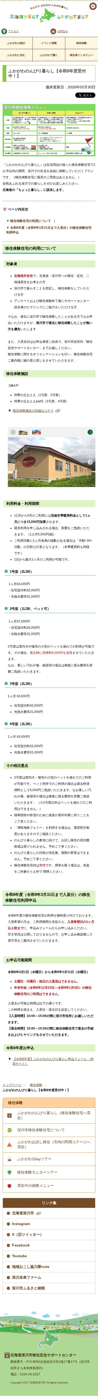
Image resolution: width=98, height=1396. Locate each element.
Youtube (19, 1256)
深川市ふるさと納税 (28, 1288)
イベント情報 (49, 43)
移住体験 (81, 43)
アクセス (13, 31)
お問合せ (62, 31)
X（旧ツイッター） (28, 1234)
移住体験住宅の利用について (30, 221)
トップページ (12, 1085)
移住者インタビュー (81, 55)
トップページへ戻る (49, 1339)
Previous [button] (13, 432)
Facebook (21, 1245)
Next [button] (90, 432)
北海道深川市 (25, 1214)
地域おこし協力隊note (30, 1267)
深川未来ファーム (26, 1277)
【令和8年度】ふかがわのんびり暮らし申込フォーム (53, 1061)
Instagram (21, 1224)
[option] (23, 432)
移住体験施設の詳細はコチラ (35, 411)
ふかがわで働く (49, 55)
